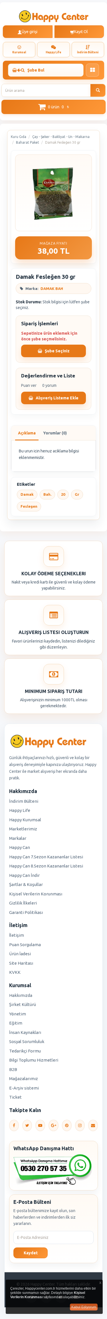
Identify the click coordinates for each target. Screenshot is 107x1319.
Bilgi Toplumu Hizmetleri (33, 1060)
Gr (77, 494)
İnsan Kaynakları (25, 1032)
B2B (13, 1069)
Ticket (15, 1097)
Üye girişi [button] (29, 31)
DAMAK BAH (52, 288)
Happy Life (19, 810)
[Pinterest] (67, 1125)
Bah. (47, 494)
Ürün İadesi (20, 953)
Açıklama (27, 433)
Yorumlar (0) (55, 433)
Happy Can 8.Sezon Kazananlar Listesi (46, 865)
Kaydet (31, 1253)
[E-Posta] (93, 1125)
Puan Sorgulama (25, 944)
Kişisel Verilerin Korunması (35, 893)
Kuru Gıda (18, 137)
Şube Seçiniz (57, 351)
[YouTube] (40, 1125)
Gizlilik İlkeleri (23, 903)
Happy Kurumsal (25, 819)
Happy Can (19, 847)
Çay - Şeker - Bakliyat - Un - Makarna (61, 137)
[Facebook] (14, 1125)
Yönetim (17, 1013)
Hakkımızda (20, 995)
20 (63, 494)
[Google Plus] (53, 1125)
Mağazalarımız (23, 1078)
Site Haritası (21, 963)
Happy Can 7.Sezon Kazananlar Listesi (46, 856)
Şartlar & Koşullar (26, 884)
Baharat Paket (27, 142)
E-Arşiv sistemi (24, 1088)
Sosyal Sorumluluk (26, 1041)
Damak (27, 494)
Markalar (17, 838)
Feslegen (29, 506)
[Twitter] (27, 1125)
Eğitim (15, 1023)
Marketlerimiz (23, 828)
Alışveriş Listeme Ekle (56, 398)
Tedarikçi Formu (25, 1050)
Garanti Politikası (26, 912)
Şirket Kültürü (22, 1004)
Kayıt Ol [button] (81, 31)
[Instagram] (80, 1125)
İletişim (16, 935)
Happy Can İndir (24, 875)
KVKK (15, 972)
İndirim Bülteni (23, 801)
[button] (53, 107)
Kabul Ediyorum (83, 1307)
